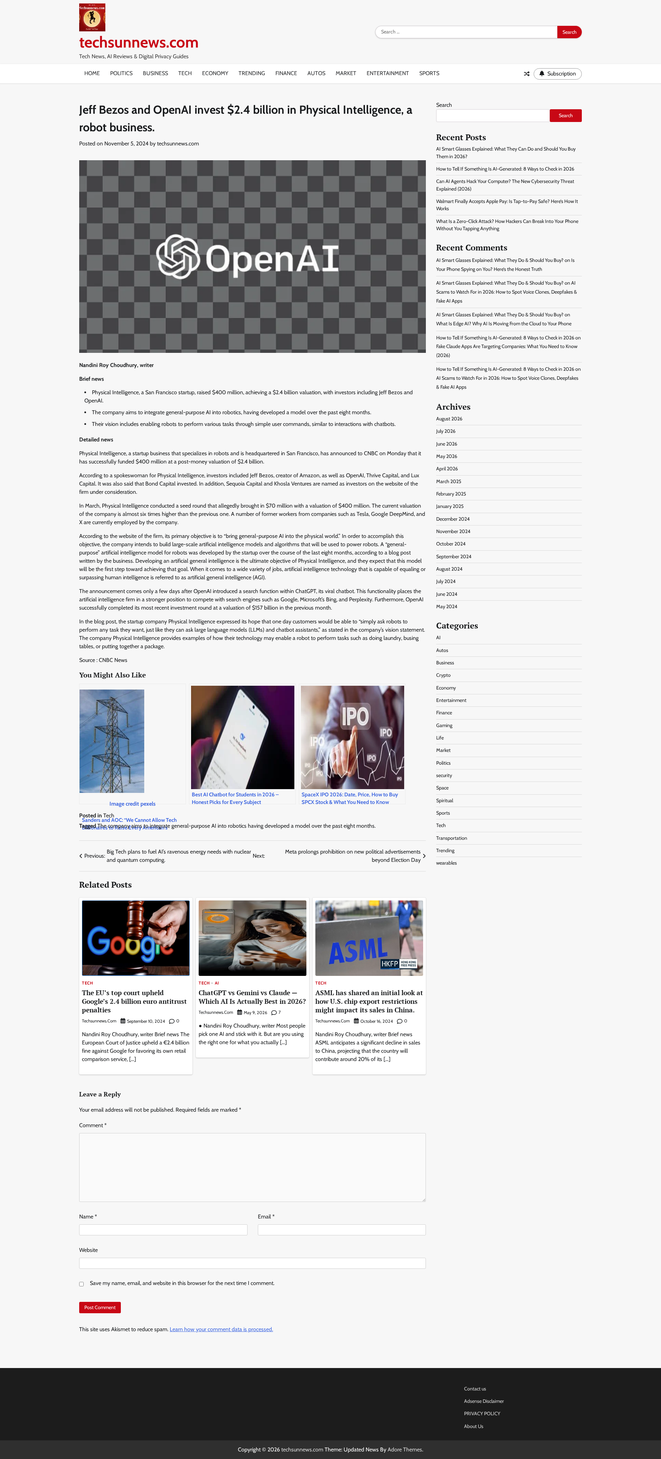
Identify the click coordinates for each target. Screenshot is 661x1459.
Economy (215, 73)
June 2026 (446, 444)
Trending (252, 73)
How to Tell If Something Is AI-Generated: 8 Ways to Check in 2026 (505, 169)
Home (92, 73)
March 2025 (448, 481)
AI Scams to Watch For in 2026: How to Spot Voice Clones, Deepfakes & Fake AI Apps (506, 292)
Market (346, 73)
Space (442, 788)
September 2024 (453, 556)
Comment (93, 1125)
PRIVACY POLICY (482, 1413)
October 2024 (450, 544)
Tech (185, 73)
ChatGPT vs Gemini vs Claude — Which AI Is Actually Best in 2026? (252, 997)
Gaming (444, 725)
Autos (316, 73)
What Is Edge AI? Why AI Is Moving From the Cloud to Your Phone (503, 323)
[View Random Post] (527, 74)
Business (155, 73)
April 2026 (447, 469)
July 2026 (445, 431)
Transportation (451, 838)
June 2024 (446, 594)
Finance (286, 73)
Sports (429, 73)
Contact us (475, 1389)
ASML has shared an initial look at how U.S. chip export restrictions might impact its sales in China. (369, 1001)
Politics (121, 73)
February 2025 (451, 494)
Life (440, 738)
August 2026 (449, 419)
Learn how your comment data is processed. (221, 1329)
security (444, 775)
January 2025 (450, 506)
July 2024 (445, 582)
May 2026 (446, 456)
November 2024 (453, 531)
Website (88, 1250)
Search (444, 105)
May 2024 (446, 606)
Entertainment (388, 73)
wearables (446, 863)
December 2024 (453, 519)
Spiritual (444, 800)
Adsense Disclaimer (484, 1401)
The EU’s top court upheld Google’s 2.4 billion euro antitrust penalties (134, 1001)
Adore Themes (405, 1449)
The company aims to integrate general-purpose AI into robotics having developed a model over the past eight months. (236, 826)
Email (266, 1216)
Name (88, 1216)
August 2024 (449, 569)
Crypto (443, 675)
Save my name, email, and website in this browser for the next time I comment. (182, 1283)
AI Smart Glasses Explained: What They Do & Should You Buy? (500, 260)
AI (217, 983)
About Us (473, 1426)
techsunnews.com (139, 42)
